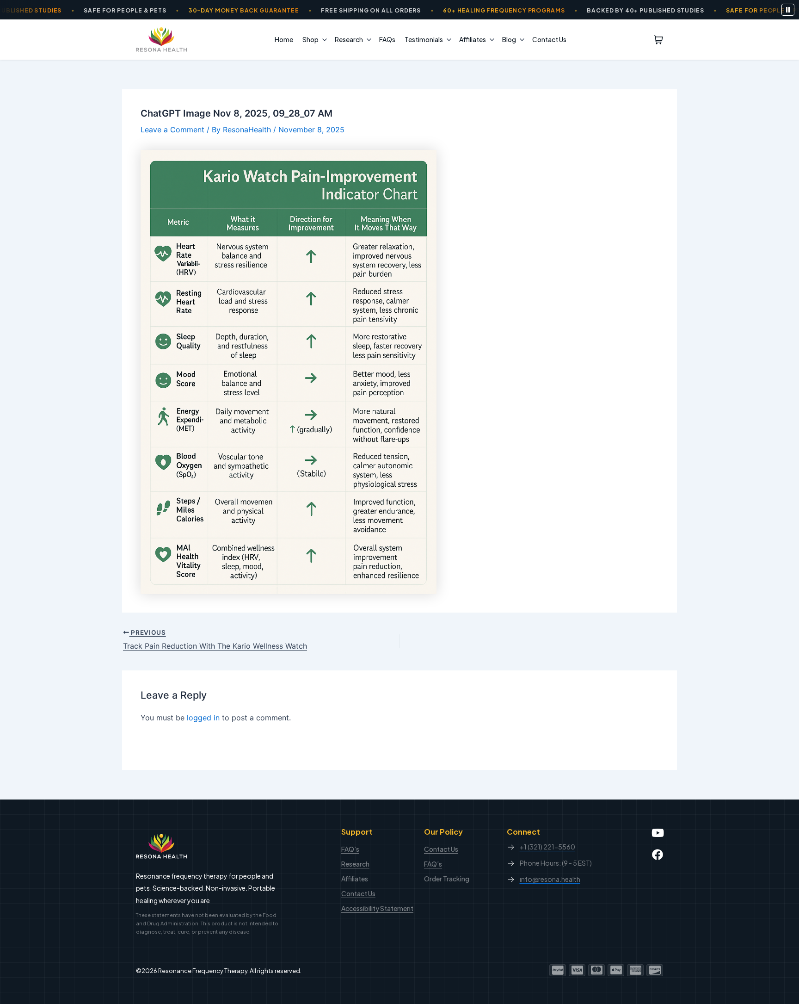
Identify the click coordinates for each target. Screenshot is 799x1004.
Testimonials (424, 39)
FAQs (387, 39)
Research (349, 39)
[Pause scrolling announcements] (787, 10)
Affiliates (472, 39)
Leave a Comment (172, 129)
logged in (203, 717)
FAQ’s (350, 849)
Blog (509, 39)
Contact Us (549, 39)
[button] (322, 39)
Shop (310, 39)
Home (284, 39)
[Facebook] (657, 854)
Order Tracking (446, 878)
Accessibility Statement (377, 908)
